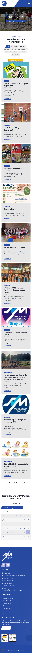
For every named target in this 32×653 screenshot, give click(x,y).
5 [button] (24, 536)
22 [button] (24, 528)
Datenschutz (19, 649)
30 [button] (16, 515)
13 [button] (16, 524)
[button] (29, 3)
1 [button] (24, 515)
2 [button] (28, 515)
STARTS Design (20, 650)
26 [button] (12, 532)
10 (24, 482)
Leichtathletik (8, 372)
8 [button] (24, 519)
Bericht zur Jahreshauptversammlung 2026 (15, 421)
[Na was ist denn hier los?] (16, 153)
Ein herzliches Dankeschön (14, 247)
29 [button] (12, 515)
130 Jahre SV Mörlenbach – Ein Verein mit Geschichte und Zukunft (16, 290)
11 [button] (7, 524)
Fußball (6, 81)
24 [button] (3, 532)
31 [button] (20, 515)
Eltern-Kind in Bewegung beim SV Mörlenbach (16, 465)
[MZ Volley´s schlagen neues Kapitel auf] (16, 112)
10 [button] (3, 524)
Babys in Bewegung (11, 209)
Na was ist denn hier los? (14, 168)
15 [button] (24, 524)
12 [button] (12, 524)
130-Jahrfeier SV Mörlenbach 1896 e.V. (15, 333)
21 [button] (20, 528)
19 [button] (12, 528)
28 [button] (7, 515)
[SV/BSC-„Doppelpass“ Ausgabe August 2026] (16, 68)
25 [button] (7, 532)
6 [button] (28, 536)
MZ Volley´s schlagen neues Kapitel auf (15, 129)
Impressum (12, 649)
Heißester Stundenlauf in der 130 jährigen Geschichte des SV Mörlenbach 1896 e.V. (16, 377)
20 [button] (16, 528)
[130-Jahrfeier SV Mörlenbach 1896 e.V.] (16, 317)
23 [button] (28, 528)
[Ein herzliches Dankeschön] (16, 232)
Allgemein (6, 166)
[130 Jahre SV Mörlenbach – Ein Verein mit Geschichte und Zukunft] (16, 273)
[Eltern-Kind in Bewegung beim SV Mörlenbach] (16, 449)
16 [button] (28, 524)
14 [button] (20, 524)
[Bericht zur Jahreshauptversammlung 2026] (16, 404)
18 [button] (7, 528)
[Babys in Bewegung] (16, 194)
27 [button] (3, 515)
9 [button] (28, 519)
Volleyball (7, 125)
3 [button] (3, 519)
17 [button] (3, 528)
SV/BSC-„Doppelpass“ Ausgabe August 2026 (16, 84)
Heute (7, 507)
